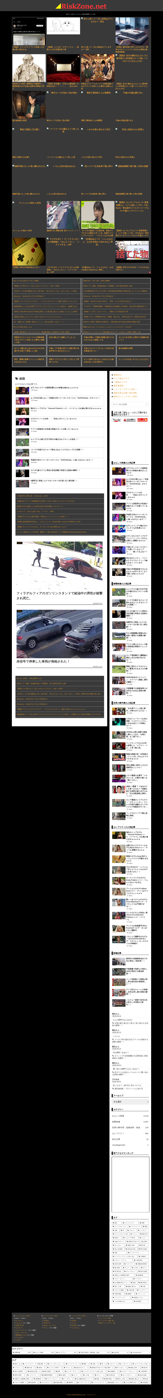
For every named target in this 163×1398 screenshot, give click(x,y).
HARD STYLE (20, 1325)
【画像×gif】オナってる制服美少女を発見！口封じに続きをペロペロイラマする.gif (45, 501)
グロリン (46, 1328)
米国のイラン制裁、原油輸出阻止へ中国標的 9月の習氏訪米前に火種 (107, 286)
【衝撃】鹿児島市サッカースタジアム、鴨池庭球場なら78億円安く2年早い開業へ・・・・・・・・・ (47, 332)
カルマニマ (19, 1328)
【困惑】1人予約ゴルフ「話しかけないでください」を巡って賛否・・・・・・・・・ (43, 286)
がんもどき (19, 1323)
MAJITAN (74, 1325)
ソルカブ (18, 1340)
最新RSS (117, 375)
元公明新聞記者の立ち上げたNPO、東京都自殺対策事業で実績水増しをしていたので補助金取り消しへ (116, 291)
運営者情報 (118, 386)
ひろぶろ (74, 1323)
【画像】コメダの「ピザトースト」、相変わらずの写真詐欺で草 (105, 311)
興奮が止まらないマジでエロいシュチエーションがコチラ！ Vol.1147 (107, 327)
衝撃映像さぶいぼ (21, 1335)
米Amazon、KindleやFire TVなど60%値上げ (28, 296)
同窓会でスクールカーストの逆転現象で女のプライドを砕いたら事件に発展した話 (112, 332)
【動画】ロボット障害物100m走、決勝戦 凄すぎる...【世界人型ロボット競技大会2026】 (114, 317)
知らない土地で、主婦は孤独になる (29, 678)
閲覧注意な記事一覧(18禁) (125, 393)
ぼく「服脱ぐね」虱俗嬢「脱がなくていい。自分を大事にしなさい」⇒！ (39, 322)
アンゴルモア (20, 1337)
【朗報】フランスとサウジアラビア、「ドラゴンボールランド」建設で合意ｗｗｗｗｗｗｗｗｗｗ (47, 301)
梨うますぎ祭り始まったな (22, 327)
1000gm (73, 1320)
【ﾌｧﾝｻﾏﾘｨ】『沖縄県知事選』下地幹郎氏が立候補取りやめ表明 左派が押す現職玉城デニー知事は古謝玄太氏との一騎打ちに (116, 306)
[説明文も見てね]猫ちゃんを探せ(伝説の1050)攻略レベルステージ (40, 506)
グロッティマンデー (21, 1330)
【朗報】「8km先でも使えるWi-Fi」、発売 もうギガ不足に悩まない (107, 301)
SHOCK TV (46, 1323)
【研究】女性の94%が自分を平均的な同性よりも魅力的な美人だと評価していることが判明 (45, 311)
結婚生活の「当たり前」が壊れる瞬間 (96, 281)
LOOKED (46, 1320)
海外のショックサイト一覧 (107, 1323)
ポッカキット (20, 1320)
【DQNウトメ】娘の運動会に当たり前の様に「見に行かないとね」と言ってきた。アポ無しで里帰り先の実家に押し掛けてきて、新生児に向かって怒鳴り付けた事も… (47, 291)
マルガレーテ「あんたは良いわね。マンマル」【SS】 (35, 511)
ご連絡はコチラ (120, 382)
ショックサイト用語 (105, 1318)
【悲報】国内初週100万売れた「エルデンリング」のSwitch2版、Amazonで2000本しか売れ (49, 522)
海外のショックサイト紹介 (125, 396)
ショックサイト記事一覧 (106, 1320)
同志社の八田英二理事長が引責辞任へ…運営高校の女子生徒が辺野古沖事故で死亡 (112, 322)
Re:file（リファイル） (50, 1325)
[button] (147, 404)
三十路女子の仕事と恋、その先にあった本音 (32, 496)
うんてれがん (75, 1328)
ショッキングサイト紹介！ (125, 389)
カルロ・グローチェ (21, 1332)
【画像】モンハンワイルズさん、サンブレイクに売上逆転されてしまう (41, 527)
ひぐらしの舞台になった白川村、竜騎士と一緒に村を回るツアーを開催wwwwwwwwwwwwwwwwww (51, 532)
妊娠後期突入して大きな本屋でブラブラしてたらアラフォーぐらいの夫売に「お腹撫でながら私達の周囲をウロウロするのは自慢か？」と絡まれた (47, 306)
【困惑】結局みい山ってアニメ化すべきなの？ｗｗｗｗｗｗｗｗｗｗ (37, 317)
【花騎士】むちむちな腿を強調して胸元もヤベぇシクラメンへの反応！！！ (43, 516)
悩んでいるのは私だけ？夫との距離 (25, 281)
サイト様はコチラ (121, 378)
